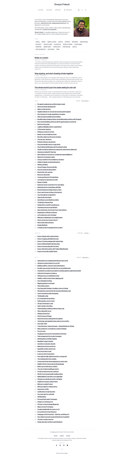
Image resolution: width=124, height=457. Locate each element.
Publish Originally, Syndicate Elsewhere (48, 162)
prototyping (51, 49)
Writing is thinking (42, 164)
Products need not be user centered (47, 371)
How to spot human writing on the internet (49, 192)
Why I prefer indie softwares (45, 222)
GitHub (55, 435)
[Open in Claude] (67, 445)
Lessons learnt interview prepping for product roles (52, 361)
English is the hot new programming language (50, 364)
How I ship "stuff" (42, 323)
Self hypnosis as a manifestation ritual (48, 276)
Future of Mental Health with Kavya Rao (48, 244)
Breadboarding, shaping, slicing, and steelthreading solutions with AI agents (59, 119)
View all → (86, 233)
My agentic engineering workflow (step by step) (51, 104)
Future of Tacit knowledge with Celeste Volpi (50, 241)
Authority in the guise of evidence (47, 273)
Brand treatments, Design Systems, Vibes (49, 190)
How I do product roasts (44, 351)
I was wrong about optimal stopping (47, 293)
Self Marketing (41, 397)
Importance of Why (43, 389)
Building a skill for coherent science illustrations (51, 266)
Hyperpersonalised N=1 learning (46, 152)
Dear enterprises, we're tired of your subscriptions (52, 210)
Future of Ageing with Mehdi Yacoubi (48, 239)
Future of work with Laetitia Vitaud (47, 251)
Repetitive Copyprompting (45, 341)
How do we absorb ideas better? (46, 169)
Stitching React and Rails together (47, 339)
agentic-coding (51, 41)
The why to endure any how (45, 419)
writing (37, 41)
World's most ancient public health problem (50, 374)
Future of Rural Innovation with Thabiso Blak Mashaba (52, 249)
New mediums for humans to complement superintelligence (54, 154)
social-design (78, 44)
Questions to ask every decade (46, 344)
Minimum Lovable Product (45, 384)
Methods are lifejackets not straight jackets (49, 217)
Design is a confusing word (45, 402)
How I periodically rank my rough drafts (48, 144)
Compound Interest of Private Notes (47, 177)
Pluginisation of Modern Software (47, 212)
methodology (66, 46)
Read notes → (85, 257)
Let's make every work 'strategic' (47, 215)
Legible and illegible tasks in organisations (49, 127)
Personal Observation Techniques (47, 399)
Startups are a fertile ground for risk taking (49, 379)
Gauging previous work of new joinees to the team (51, 334)
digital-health (47, 46)
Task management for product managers (49, 336)
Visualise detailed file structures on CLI (48, 409)
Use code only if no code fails (45, 394)
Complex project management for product (50, 227)
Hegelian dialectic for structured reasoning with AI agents (54, 112)
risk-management (41, 49)
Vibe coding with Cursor (44, 311)
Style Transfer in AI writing (44, 306)
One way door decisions (44, 139)
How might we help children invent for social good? (52, 356)
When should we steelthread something (49, 117)
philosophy (75, 41)
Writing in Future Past (43, 313)
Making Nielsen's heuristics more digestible (49, 376)
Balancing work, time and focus (46, 346)
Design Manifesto (42, 225)
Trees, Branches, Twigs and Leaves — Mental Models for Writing (55, 326)
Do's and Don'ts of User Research (47, 412)
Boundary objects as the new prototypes (49, 137)
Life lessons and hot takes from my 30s (48, 263)
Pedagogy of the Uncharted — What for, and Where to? (53, 414)
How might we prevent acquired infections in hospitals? (53, 417)
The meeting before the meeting (46, 359)
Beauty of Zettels (42, 182)
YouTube (68, 435)
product (60, 41)
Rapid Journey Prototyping (45, 407)
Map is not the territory (44, 109)
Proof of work (41, 331)
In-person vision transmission (45, 354)
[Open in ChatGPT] (64, 445)
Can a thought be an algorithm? (46, 195)
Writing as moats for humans (45, 132)
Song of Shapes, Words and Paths (47, 167)
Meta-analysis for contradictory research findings (51, 329)
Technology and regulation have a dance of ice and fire (53, 321)
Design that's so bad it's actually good (48, 205)
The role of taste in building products (48, 369)
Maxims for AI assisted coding (46, 157)
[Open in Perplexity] (60, 445)
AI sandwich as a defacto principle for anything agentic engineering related (59, 271)
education (38, 44)
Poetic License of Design (44, 316)
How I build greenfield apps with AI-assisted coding (52, 147)
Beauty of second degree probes (47, 134)
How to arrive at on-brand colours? (47, 220)
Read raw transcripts (43, 124)
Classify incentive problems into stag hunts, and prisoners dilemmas (57, 149)
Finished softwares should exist (46, 142)
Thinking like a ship (42, 296)
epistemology (84, 41)
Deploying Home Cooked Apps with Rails (49, 187)
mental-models (47, 44)
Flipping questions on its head (45, 283)
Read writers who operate (45, 172)
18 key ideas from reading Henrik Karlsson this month (52, 261)
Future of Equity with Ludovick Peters (48, 236)
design (43, 41)
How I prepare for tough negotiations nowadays (51, 114)
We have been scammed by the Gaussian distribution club (54, 291)
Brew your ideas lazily (43, 175)
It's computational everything (46, 298)
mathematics (57, 46)
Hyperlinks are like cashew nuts (46, 349)
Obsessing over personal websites (47, 207)
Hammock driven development (46, 106)
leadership (38, 46)
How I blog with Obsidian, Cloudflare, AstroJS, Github (52, 288)
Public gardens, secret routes (46, 301)
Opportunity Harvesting (44, 197)
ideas (57, 49)
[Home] (79, 10)
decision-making (67, 44)
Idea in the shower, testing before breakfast (50, 318)
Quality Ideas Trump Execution (46, 392)
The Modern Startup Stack (45, 202)
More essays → (85, 100)
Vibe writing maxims (43, 286)
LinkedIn (62, 435)
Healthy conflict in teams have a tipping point (50, 278)
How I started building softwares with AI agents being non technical (56, 122)
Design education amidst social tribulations (49, 422)
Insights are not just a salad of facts (47, 381)
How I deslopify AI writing (44, 281)
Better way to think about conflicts (47, 366)
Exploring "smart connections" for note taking (50, 185)
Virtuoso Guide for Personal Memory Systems (50, 159)
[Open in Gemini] (56, 445)
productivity (57, 44)
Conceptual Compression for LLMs (47, 180)
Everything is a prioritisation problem (48, 200)
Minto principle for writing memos (47, 386)
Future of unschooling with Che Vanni (48, 246)
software (67, 41)
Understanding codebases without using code (50, 308)
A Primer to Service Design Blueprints (48, 404)
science (74, 46)
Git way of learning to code (45, 303)
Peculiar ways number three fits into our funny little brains (54, 268)
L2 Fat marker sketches (44, 129)
